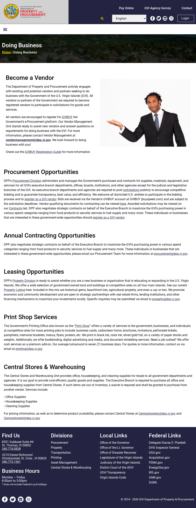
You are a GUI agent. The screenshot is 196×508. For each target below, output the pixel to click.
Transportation (61, 452)
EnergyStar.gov (159, 467)
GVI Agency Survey (158, 8)
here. (123, 204)
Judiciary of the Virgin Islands (120, 462)
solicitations (131, 190)
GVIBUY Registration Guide (43, 152)
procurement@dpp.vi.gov (170, 254)
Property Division (23, 281)
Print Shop (82, 326)
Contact (187, 8)
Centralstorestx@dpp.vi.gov (157, 413)
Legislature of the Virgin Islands (121, 457)
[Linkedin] (165, 18)
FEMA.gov (156, 462)
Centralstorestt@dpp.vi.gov (22, 418)
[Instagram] (171, 18)
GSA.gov (155, 452)
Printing (56, 457)
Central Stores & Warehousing (71, 467)
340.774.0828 (11, 449)
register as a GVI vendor (40, 199)
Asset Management (64, 462)
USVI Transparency (113, 472)
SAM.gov (155, 477)
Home (6, 52)
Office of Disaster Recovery (118, 452)
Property (56, 447)
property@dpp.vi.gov (166, 299)
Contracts (15, 208)
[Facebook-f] (152, 18)
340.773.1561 (11, 462)
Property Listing (14, 290)
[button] (5, 29)
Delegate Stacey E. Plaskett (167, 442)
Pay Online (126, 8)
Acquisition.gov (159, 457)
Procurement (59, 442)
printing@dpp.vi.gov (29, 349)
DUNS (153, 482)
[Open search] (102, 18)
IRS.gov (154, 472)
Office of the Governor (114, 442)
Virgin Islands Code (113, 477)
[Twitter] (159, 18)
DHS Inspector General (164, 447)
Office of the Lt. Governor (117, 447)
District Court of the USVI (116, 467)
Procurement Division (26, 181)
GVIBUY (67, 117)
